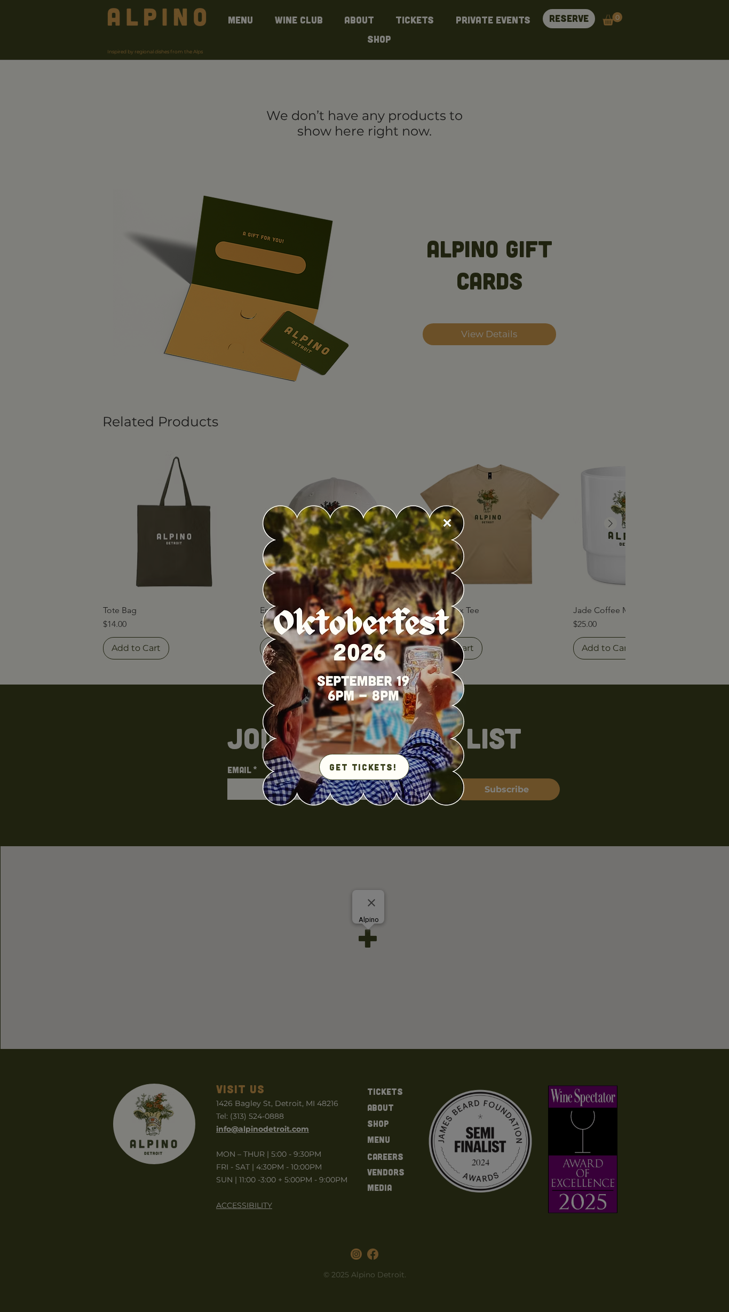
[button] (447, 523)
